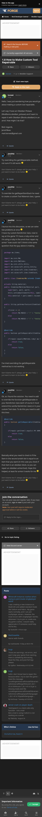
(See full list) (33, 727)
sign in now (16, 502)
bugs (10, 649)
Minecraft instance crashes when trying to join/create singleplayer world (22, 599)
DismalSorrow (9, 734)
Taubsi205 (13, 630)
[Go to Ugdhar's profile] (5, 650)
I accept (35, 804)
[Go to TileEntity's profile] (5, 705)
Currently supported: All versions (20, 53)
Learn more (4, 4)
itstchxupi (13, 699)
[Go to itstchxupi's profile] (5, 671)
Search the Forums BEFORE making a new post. (16, 45)
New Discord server (14, 545)
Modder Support (26, 74)
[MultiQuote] (3, 146)
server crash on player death (20, 705)
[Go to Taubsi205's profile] (5, 597)
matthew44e (14, 644)
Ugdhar (13, 665)
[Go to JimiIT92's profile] (4, 155)
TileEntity (13, 718)
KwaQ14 (19, 734)
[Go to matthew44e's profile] (5, 635)
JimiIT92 (11, 154)
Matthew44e (13, 635)
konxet (8, 74)
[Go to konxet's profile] (3, 74)
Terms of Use (12, 807)
